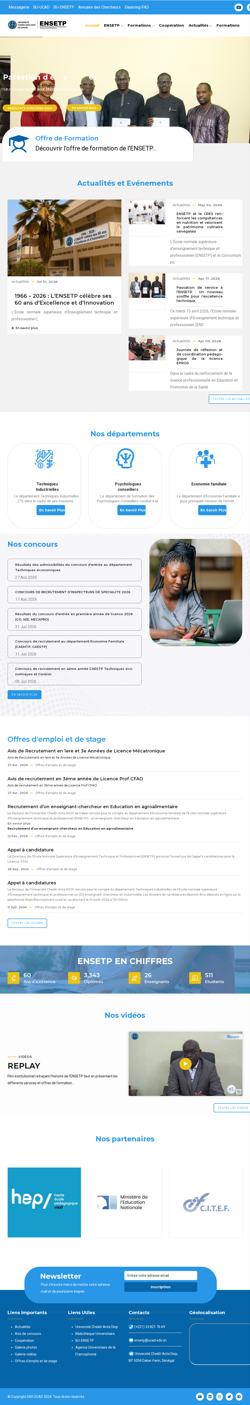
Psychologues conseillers (47, 487)
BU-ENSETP (63, 7)
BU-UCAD (41, 7)
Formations (140, 25)
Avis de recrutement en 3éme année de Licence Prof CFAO (75, 778)
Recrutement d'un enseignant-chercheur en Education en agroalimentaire (93, 806)
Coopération (171, 25)
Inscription (161, 1287)
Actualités (199, 25)
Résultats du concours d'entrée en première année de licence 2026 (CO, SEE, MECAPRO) (74, 616)
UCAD (38, 1397)
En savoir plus (84, 107)
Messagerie (19, 7)
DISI (30, 1397)
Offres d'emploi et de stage (36, 1361)
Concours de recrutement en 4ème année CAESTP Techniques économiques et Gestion (74, 671)
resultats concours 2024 (30, 108)
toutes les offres (27, 923)
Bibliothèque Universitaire (95, 1334)
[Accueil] (38, 24)
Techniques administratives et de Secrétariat (209, 489)
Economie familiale (128, 484)
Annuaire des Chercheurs (99, 7)
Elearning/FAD (137, 7)
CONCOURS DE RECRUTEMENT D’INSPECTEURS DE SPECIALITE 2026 (72, 592)
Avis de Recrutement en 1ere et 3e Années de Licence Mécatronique (86, 751)
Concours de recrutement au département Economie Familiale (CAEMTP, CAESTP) (69, 644)
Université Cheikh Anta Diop (96, 1327)
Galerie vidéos (25, 1354)
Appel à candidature (31, 849)
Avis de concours (28, 1334)
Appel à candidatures (32, 882)
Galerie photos (26, 1347)
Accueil (92, 25)
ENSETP (112, 25)
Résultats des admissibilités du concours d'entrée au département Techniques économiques (73, 567)
